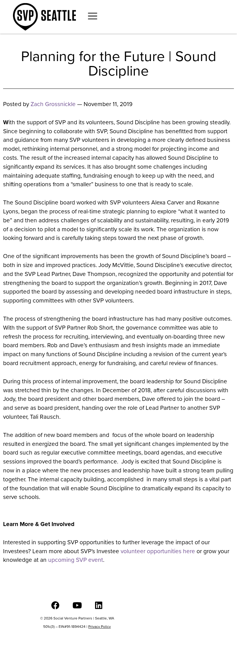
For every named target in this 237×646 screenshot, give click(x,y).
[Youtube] (77, 605)
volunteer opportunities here (158, 551)
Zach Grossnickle (53, 104)
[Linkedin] (98, 605)
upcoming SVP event (75, 559)
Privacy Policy (99, 626)
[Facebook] (55, 605)
